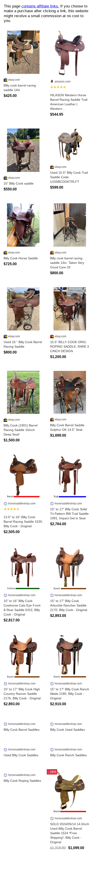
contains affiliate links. (40, 6)
